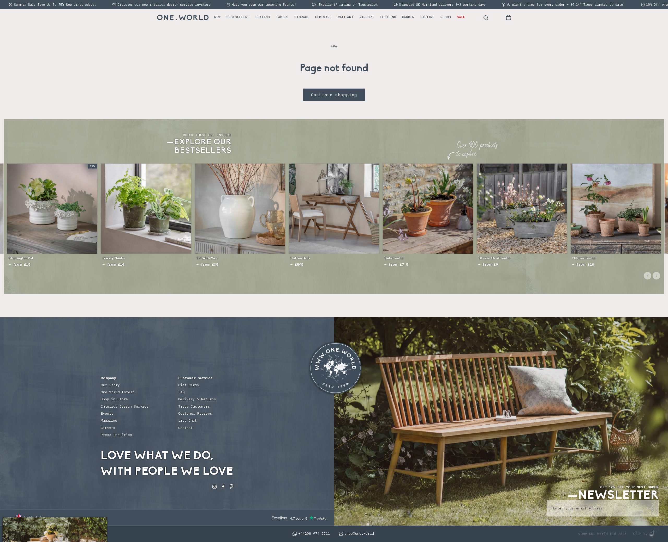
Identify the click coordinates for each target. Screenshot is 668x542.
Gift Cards (188, 385)
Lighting (388, 17)
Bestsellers (237, 17)
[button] (508, 17)
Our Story (110, 385)
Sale (461, 17)
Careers (108, 428)
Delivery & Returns (197, 399)
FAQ (181, 392)
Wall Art (346, 17)
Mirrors (367, 17)
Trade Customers (194, 406)
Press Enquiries (116, 435)
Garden (408, 17)
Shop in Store (114, 399)
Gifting (427, 17)
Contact (185, 428)
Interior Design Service (124, 406)
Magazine (109, 420)
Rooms (445, 17)
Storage (301, 17)
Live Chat (187, 420)
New (217, 17)
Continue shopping (334, 94)
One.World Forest (117, 392)
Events (107, 413)
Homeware (323, 17)
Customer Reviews (195, 413)
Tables (282, 17)
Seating (262, 17)
